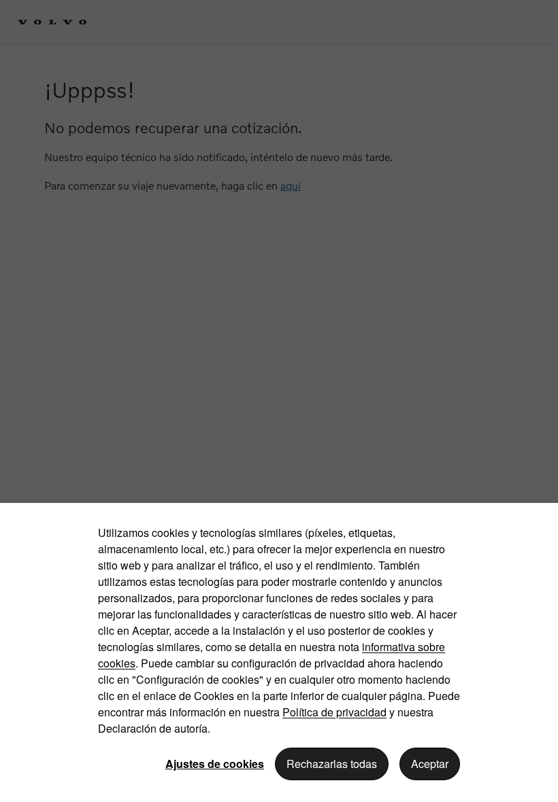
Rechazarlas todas (331, 763)
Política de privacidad (334, 712)
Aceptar (429, 763)
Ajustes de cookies (214, 763)
